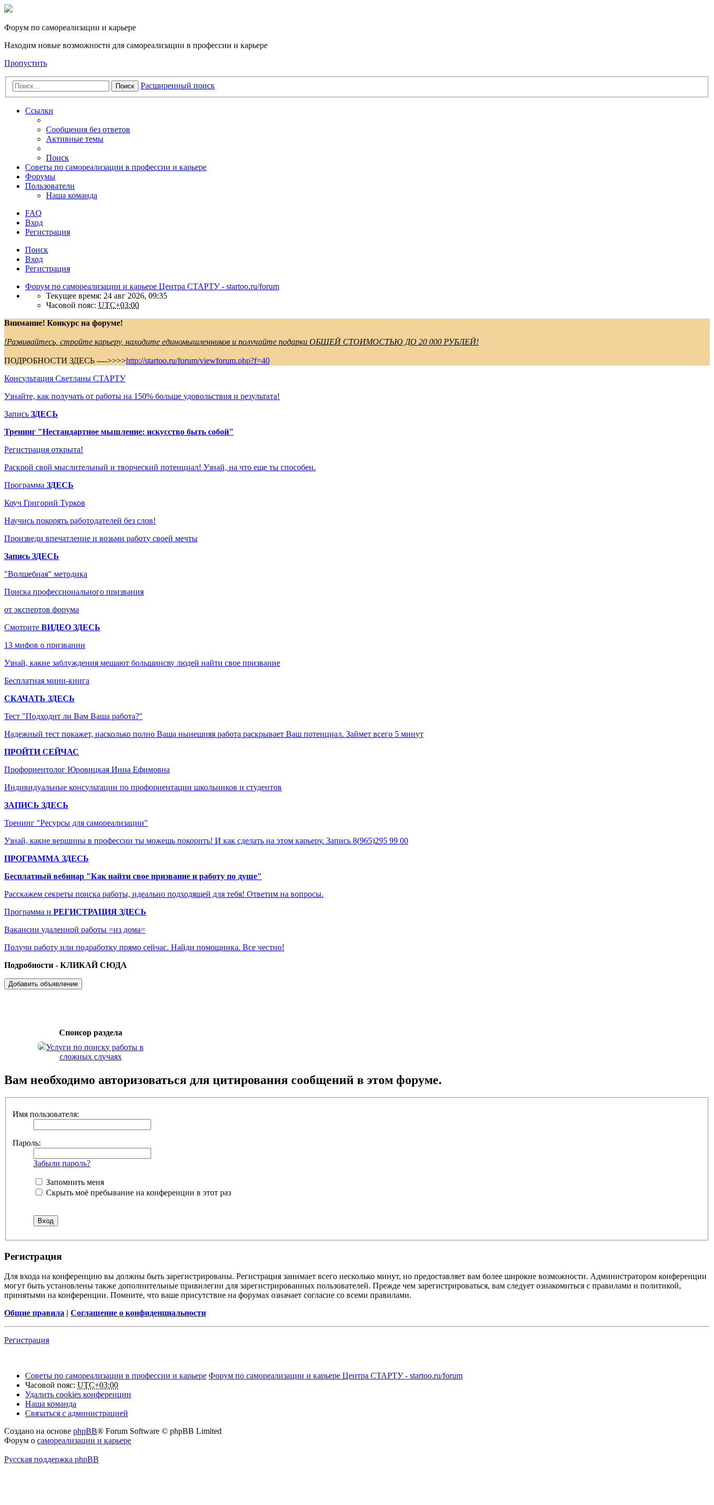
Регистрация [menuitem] (47, 231)
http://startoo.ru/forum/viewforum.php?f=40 (198, 360)
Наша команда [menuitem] (71, 195)
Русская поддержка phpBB (51, 1459)
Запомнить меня (74, 1182)
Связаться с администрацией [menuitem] (76, 1413)
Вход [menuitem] (34, 222)
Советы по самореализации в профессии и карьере (115, 167)
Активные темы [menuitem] (74, 138)
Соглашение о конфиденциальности (138, 1312)
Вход (34, 259)
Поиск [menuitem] (57, 157)
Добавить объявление (43, 984)
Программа (39, 485)
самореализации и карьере (84, 1440)
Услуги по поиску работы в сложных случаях (95, 1052)
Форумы (40, 176)
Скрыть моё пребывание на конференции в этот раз (137, 1192)
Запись (31, 413)
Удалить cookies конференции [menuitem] (78, 1394)
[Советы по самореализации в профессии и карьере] (8, 9)
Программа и (75, 911)
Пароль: (27, 1142)
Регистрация (47, 268)
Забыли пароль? (61, 1163)
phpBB (85, 1431)
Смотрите (52, 627)
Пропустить (25, 63)
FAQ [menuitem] (33, 213)
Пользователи (50, 185)
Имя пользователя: (46, 1114)
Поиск (125, 86)
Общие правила (34, 1312)
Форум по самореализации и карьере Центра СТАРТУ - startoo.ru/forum (336, 1375)
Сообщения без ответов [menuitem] (88, 129)
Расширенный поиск (178, 85)
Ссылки (39, 110)
